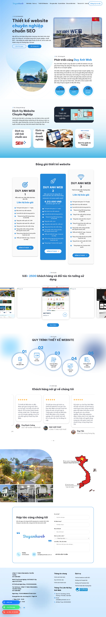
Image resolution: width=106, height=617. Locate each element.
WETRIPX (19, 312)
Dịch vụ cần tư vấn (59, 535)
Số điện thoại (58, 521)
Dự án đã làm (61, 3)
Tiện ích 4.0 (80, 3)
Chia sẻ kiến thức (70, 3)
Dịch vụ (34, 3)
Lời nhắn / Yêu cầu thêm (60, 541)
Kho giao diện (53, 3)
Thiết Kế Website (43, 3)
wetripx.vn (18, 314)
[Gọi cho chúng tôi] (20, 607)
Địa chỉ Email (57, 528)
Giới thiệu (29, 3)
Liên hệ (87, 3)
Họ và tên (57, 514)
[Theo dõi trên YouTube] (24, 607)
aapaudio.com (72, 314)
